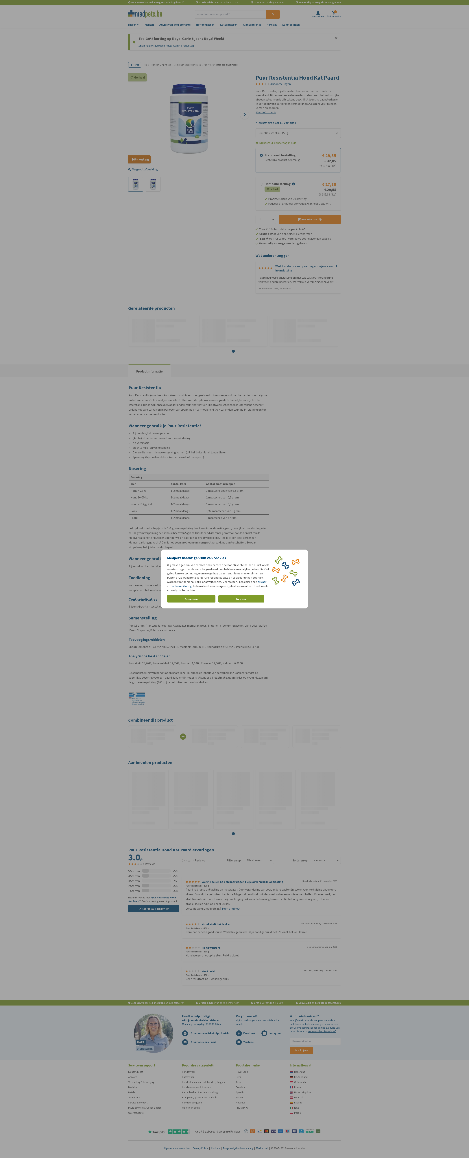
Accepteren (191, 599)
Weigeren (241, 599)
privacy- (262, 582)
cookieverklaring (181, 586)
